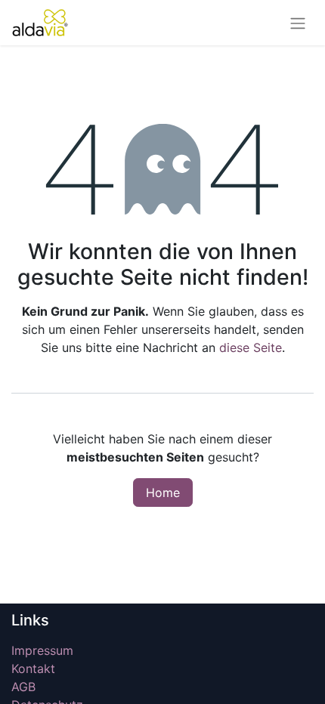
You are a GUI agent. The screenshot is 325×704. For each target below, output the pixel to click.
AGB (23, 686)
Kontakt (33, 668)
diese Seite (250, 347)
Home (163, 492)
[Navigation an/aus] (298, 22)
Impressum (44, 650)
